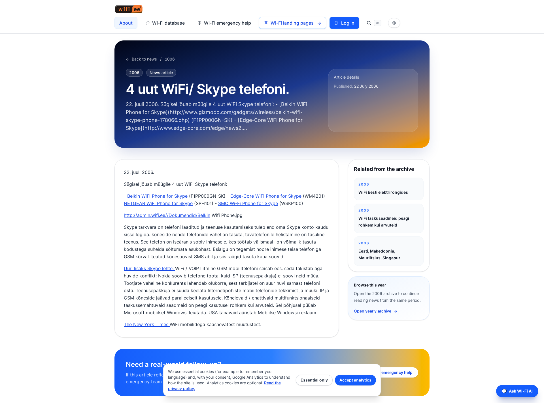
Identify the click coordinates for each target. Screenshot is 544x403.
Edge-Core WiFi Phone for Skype (265, 196)
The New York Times (147, 324)
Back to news (141, 59)
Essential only (314, 380)
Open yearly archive (375, 311)
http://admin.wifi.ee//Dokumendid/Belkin (167, 215)
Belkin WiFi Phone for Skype (157, 196)
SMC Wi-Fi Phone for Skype (248, 203)
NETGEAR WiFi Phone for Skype (158, 203)
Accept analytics (355, 380)
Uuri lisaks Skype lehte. (149, 268)
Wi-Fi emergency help (227, 23)
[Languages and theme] (394, 23)
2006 (170, 59)
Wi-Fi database (168, 23)
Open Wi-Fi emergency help (386, 372)
